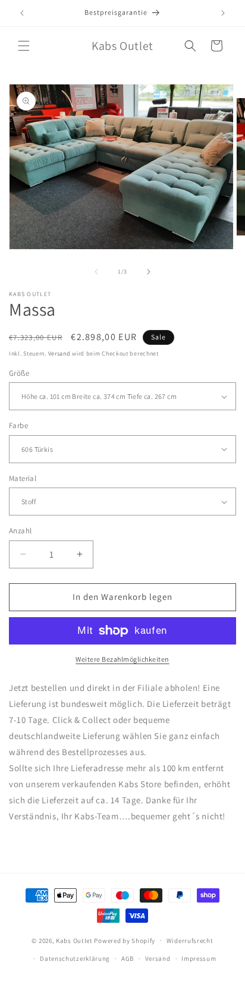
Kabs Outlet (74, 940)
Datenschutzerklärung (75, 958)
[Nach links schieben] (96, 272)
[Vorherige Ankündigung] (22, 13)
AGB (127, 958)
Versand (59, 353)
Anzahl (20, 531)
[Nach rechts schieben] (149, 272)
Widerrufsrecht (190, 940)
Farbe (18, 425)
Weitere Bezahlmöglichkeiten (122, 659)
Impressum (198, 958)
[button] (24, 46)
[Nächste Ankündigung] (223, 13)
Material (22, 478)
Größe (19, 373)
